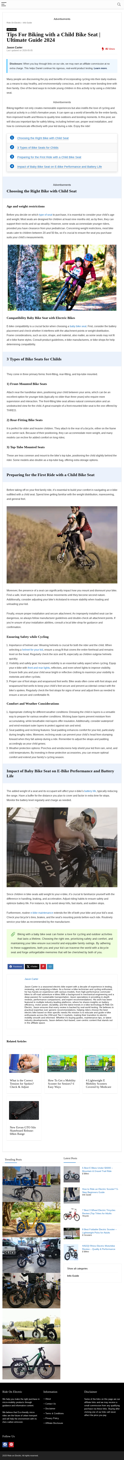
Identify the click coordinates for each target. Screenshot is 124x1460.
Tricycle (85, 1216)
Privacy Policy (52, 1418)
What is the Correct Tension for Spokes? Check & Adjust (22, 1083)
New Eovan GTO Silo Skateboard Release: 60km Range (23, 1130)
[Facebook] (5, 1444)
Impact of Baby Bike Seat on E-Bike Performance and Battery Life (59, 166)
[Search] (119, 4)
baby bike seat (78, 326)
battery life (90, 791)
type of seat (45, 214)
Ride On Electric (14, 23)
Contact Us (50, 1404)
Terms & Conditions (54, 1413)
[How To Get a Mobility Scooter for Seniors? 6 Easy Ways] (62, 1063)
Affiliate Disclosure (54, 1423)
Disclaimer (50, 1408)
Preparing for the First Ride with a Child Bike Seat (49, 157)
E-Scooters (87, 1235)
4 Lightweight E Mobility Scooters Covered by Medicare (98, 1083)
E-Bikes (85, 1174)
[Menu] (4, 4)
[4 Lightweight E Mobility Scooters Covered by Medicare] (100, 1063)
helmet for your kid (32, 649)
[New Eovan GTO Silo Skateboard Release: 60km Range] (24, 1110)
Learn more (100, 68)
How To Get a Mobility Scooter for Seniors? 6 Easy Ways (62, 1083)
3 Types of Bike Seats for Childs (37, 147)
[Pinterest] (11, 1444)
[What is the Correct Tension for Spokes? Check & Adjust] (24, 1063)
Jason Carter (14, 47)
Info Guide (27, 23)
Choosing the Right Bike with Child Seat (43, 138)
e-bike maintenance (42, 912)
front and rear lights (39, 667)
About (48, 1399)
